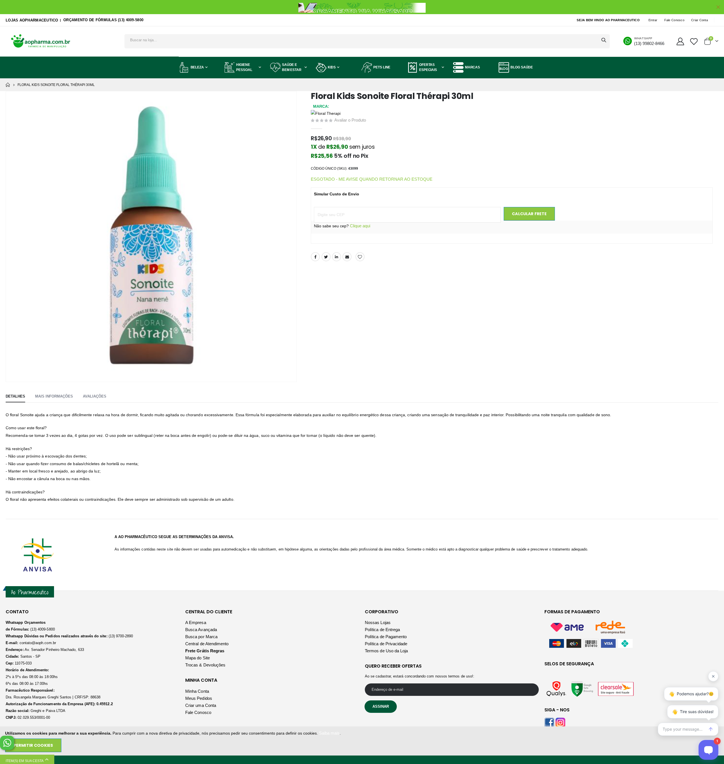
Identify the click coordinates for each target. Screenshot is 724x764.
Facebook (315, 256)
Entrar (653, 20)
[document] (362, 741)
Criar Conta (699, 20)
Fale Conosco (674, 20)
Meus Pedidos (198, 698)
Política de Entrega (382, 629)
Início (8, 84)
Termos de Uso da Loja (386, 650)
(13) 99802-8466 (649, 43)
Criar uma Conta (200, 705)
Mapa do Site (197, 657)
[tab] (15, 396)
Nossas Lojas (378, 622)
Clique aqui (360, 225)
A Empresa (195, 622)
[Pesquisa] (603, 40)
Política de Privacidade (386, 643)
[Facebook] (549, 722)
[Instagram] (560, 722)
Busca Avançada (201, 629)
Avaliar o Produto (350, 120)
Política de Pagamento (386, 636)
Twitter (326, 256)
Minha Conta (197, 691)
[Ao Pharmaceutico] (41, 41)
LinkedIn (336, 256)
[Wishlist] (694, 41)
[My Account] (680, 41)
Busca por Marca (201, 636)
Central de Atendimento (207, 643)
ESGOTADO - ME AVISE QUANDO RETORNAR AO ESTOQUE (371, 179)
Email (347, 256)
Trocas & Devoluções (205, 664)
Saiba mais (329, 733)
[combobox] (367, 40)
